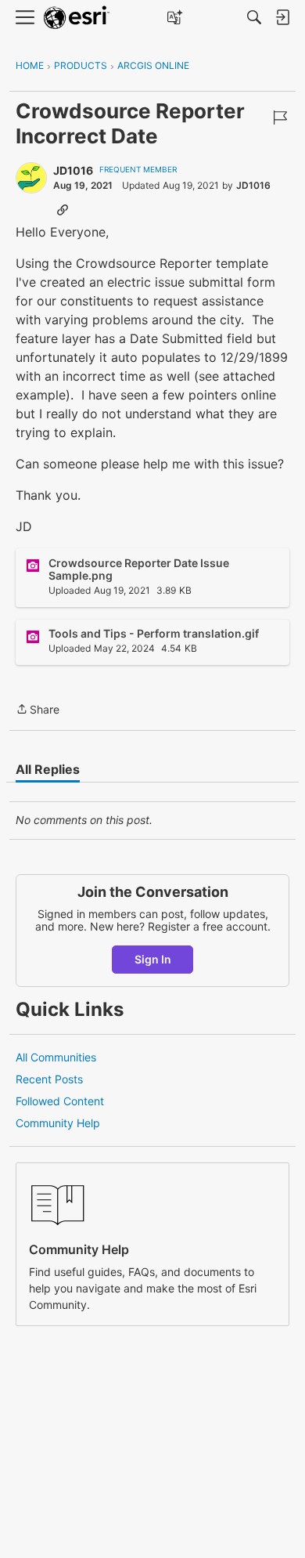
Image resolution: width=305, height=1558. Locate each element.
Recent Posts (49, 1079)
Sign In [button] (153, 959)
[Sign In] (282, 17)
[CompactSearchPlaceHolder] (254, 17)
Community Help (58, 1123)
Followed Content (60, 1101)
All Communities (56, 1057)
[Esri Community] (76, 18)
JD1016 (73, 170)
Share (37, 710)
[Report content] (280, 117)
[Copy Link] (62, 209)
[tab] (47, 769)
